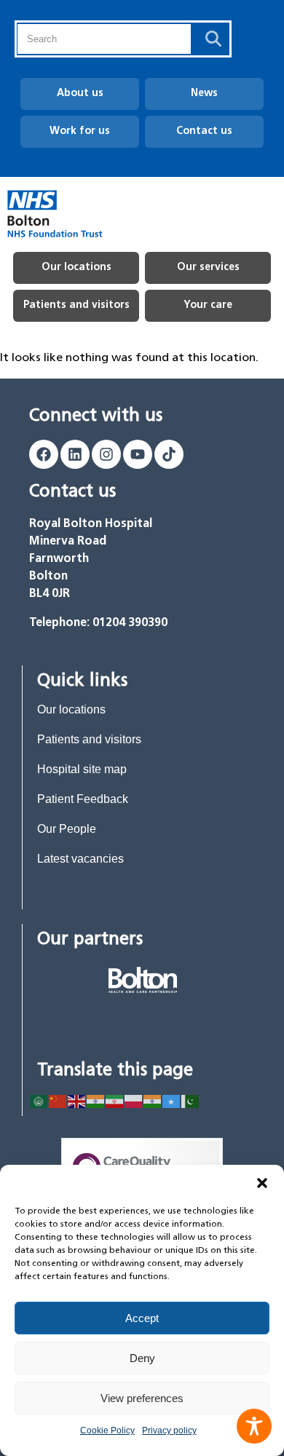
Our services (208, 267)
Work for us (80, 131)
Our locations (76, 267)
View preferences (142, 1398)
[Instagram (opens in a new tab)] (106, 454)
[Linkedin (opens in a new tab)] (75, 454)
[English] (77, 1100)
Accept (142, 1318)
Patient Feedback (82, 799)
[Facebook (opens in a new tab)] (43, 454)
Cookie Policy (107, 1430)
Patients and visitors (76, 305)
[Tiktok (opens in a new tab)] (169, 454)
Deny (142, 1358)
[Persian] (115, 1100)
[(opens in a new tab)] (143, 980)
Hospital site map (82, 769)
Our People (66, 829)
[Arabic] (39, 1100)
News (204, 93)
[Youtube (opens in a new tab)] (137, 454)
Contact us (204, 131)
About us (80, 93)
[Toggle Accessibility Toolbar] (254, 1426)
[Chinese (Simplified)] (58, 1100)
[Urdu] (190, 1100)
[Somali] (171, 1100)
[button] (262, 1183)
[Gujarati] (96, 1100)
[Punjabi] (152, 1100)
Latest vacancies (80, 858)
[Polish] (134, 1100)
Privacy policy (169, 1430)
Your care (208, 305)
